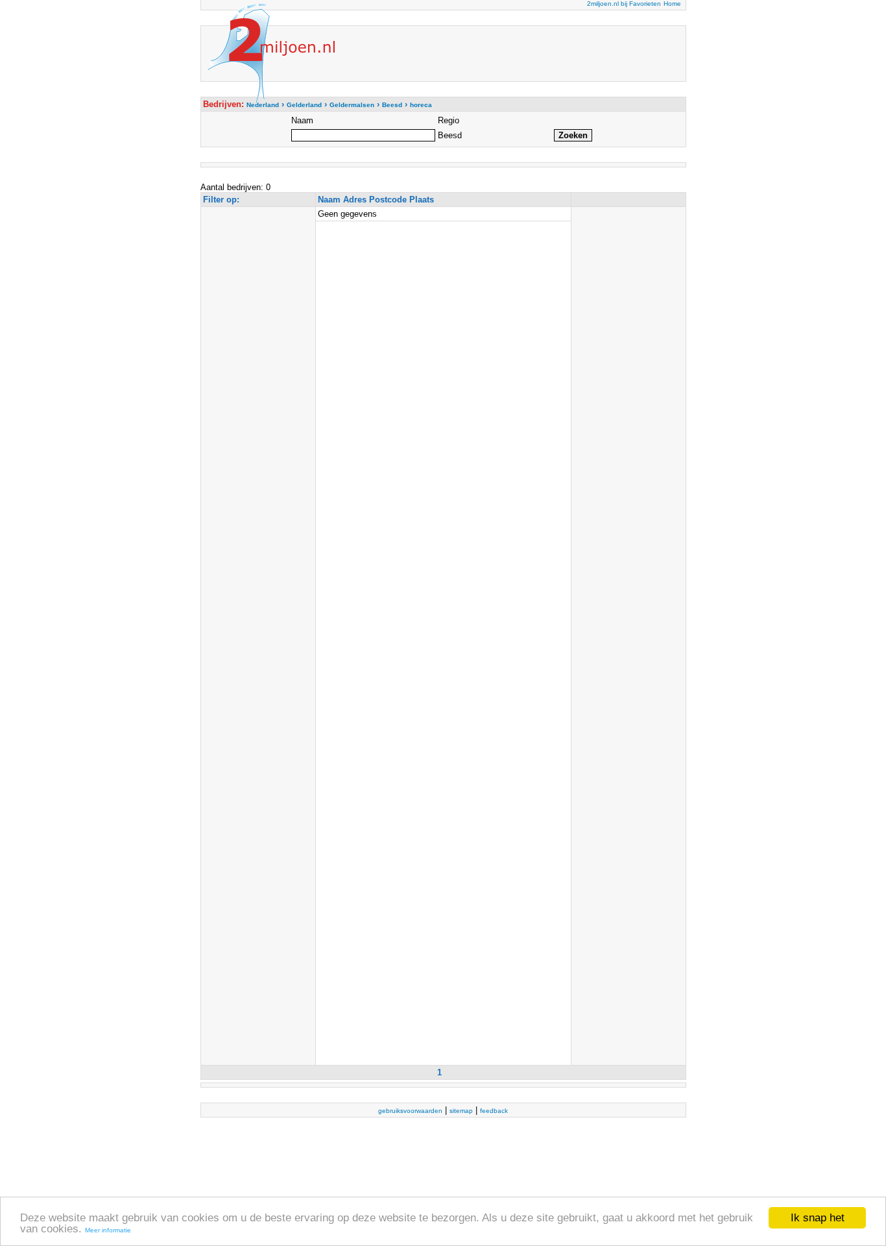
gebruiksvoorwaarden (410, 1110)
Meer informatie (108, 1230)
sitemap (461, 1110)
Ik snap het (817, 1218)
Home (672, 3)
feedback (494, 1110)
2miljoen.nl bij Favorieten (624, 3)
